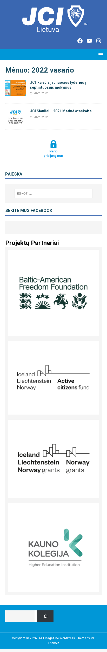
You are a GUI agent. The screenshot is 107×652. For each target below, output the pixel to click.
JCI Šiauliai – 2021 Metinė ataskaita (61, 111)
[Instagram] (99, 41)
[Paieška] (45, 616)
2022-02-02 (41, 117)
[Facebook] (80, 41)
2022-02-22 (41, 93)
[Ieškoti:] (53, 193)
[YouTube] (89, 41)
